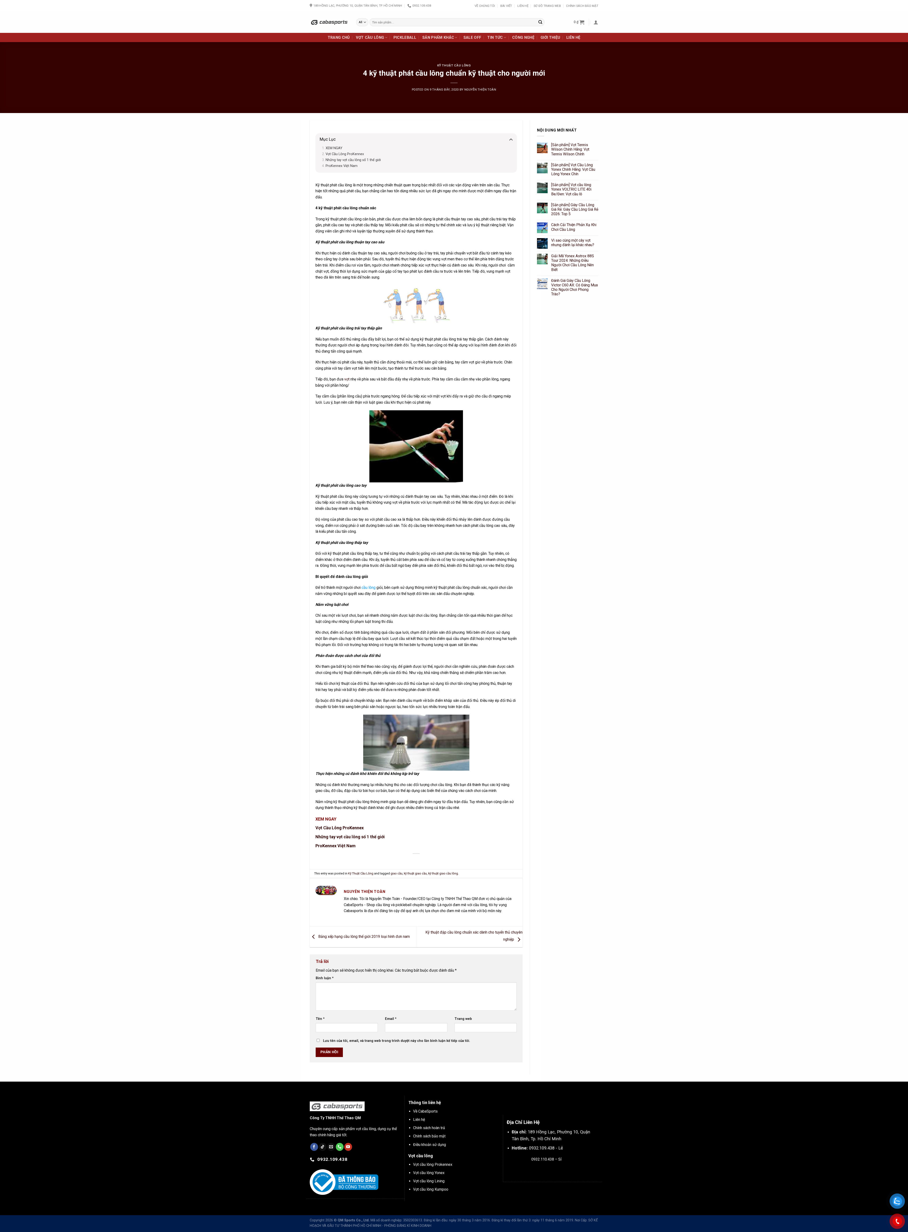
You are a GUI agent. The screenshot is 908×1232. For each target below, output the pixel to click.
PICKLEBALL (404, 37)
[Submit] (540, 22)
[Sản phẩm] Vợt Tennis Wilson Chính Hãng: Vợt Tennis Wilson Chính (570, 149)
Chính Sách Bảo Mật (582, 6)
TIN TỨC (495, 37)
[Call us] (340, 1147)
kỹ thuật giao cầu (415, 873)
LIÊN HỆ (573, 37)
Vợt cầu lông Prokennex (432, 1164)
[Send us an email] (331, 1147)
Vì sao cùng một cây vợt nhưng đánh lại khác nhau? (572, 242)
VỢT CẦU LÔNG (370, 37)
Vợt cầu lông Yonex (429, 1173)
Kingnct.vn (550, 1170)
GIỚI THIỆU (550, 37)
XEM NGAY (334, 148)
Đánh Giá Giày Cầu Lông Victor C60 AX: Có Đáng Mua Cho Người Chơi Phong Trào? (574, 287)
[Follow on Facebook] (314, 1147)
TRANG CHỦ (339, 37)
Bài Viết (506, 6)
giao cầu (396, 873)
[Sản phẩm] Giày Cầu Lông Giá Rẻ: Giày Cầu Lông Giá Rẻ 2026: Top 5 (574, 209)
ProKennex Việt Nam (342, 166)
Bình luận (325, 978)
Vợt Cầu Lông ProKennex (345, 154)
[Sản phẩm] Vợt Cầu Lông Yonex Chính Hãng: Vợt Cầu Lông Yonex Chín (573, 169)
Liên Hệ (522, 6)
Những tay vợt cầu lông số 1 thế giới (353, 160)
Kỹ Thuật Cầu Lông (454, 65)
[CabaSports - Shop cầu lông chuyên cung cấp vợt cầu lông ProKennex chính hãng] (329, 22)
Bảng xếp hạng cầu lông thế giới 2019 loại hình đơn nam (363, 936)
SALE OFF (472, 37)
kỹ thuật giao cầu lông (443, 873)
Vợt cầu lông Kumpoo (430, 1189)
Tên (320, 1019)
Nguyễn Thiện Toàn (480, 89)
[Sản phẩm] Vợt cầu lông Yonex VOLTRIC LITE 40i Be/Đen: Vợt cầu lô (571, 189)
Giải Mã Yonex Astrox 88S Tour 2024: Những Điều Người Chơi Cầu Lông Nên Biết (572, 263)
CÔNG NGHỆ (523, 37)
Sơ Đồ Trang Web (547, 6)
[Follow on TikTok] (323, 1147)
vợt (347, 379)
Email (391, 1019)
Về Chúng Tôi (485, 6)
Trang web (463, 1019)
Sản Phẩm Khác (438, 37)
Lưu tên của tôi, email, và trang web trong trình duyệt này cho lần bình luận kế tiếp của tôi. (396, 1041)
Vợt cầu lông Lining (429, 1181)
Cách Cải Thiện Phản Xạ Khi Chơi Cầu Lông (573, 227)
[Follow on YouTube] (348, 1147)
